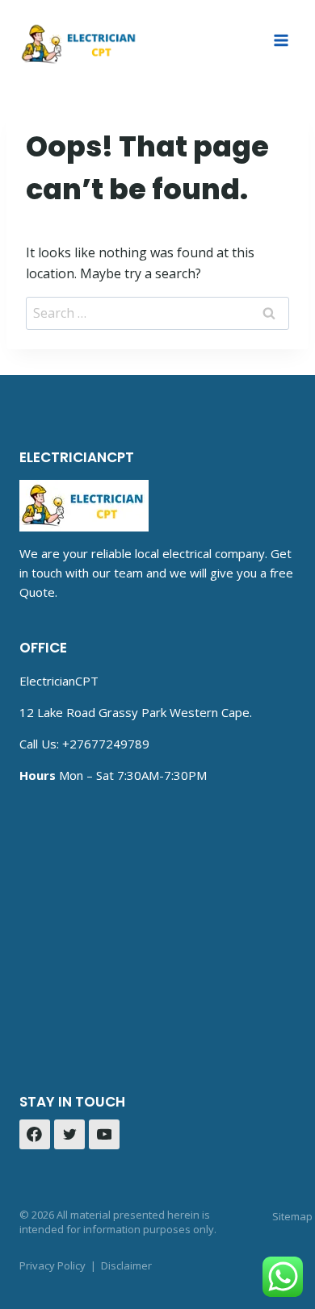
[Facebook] (34, 1134)
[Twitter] (69, 1134)
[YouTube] (104, 1134)
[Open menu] (281, 39)
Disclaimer (126, 1265)
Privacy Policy (52, 1265)
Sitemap (292, 1216)
